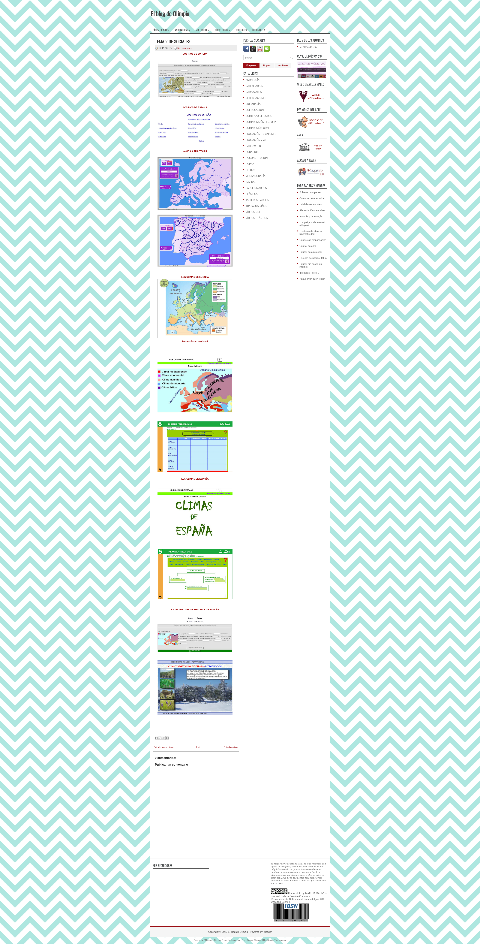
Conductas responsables (312, 240)
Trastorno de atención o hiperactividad (312, 232)
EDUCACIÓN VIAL (256, 140)
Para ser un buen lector (312, 278)
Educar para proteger (310, 252)
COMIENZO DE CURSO (259, 116)
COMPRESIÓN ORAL (258, 128)
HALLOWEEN (253, 146)
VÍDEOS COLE (254, 212)
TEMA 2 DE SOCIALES (172, 41)
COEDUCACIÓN (255, 110)
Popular (267, 65)
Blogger (267, 931)
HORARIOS (252, 152)
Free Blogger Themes (252, 940)
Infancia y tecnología (310, 216)
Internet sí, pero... (309, 272)
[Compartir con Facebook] (167, 738)
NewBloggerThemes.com (274, 940)
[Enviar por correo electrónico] (156, 738)
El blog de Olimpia (170, 13)
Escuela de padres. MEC (313, 258)
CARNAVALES (254, 92)
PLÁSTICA (252, 194)
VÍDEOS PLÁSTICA (257, 218)
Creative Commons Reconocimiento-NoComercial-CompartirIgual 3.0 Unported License (297, 899)
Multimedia (202, 30)
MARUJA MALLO (314, 893)
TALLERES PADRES (257, 200)
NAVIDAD (251, 182)
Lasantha (235, 940)
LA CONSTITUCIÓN (257, 158)
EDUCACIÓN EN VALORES (261, 134)
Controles (241, 30)
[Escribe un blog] (160, 738)
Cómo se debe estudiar (312, 198)
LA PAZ (250, 164)
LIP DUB (250, 170)
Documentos (259, 30)
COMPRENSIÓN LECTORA (261, 122)
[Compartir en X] (164, 738)
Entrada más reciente (163, 747)
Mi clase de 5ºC (308, 47)
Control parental (307, 246)
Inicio (198, 747)
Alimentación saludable (312, 210)
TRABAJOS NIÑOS (256, 206)
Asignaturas (182, 30)
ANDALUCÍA (253, 80)
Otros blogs (222, 30)
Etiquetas (251, 65)
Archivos (283, 65)
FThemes (208, 940)
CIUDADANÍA (253, 104)
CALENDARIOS (254, 86)
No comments (184, 48)
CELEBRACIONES (256, 98)
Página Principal (161, 30)
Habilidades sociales (310, 204)
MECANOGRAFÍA (256, 176)
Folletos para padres (310, 192)
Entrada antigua (231, 747)
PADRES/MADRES (256, 188)
